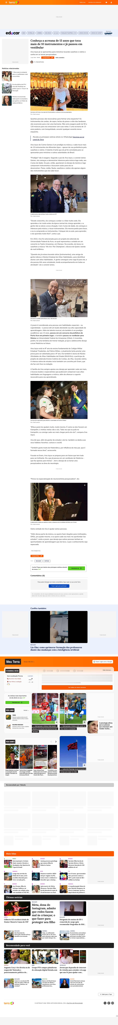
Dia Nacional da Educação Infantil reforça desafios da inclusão (22, 934)
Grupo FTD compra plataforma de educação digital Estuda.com (44, 968)
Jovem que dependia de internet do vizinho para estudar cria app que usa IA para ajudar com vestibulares (73, 970)
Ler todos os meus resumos (77, 687)
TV (69, 871)
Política (6, 965)
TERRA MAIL (82, 2)
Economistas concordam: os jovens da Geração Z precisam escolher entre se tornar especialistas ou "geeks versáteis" (78, 935)
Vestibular (63, 965)
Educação (38, 561)
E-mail (106, 2)
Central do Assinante (94, 2)
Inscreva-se (16, 702)
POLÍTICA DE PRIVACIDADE (75, 1003)
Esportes (44, 979)
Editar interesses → (108, 670)
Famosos (15, 871)
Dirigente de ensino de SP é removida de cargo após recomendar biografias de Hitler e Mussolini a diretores (73, 922)
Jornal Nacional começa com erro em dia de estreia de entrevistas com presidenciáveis (77, 983)
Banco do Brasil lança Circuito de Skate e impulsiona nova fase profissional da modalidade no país (49, 983)
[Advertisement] (101, 935)
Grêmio (14, 858)
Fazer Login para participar (59, 586)
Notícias (47, 561)
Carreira (44, 931)
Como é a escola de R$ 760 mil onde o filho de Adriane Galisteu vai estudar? (21, 983)
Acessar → (26, 710)
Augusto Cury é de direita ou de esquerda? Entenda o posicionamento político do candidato (17, 970)
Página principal (14, 2)
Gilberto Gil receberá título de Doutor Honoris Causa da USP (16, 920)
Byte (41, 871)
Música (6, 917)
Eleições (72, 979)
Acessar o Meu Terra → (29, 661)
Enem (33, 965)
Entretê (42, 858)
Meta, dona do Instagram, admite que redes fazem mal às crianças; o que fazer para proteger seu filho (44, 913)
